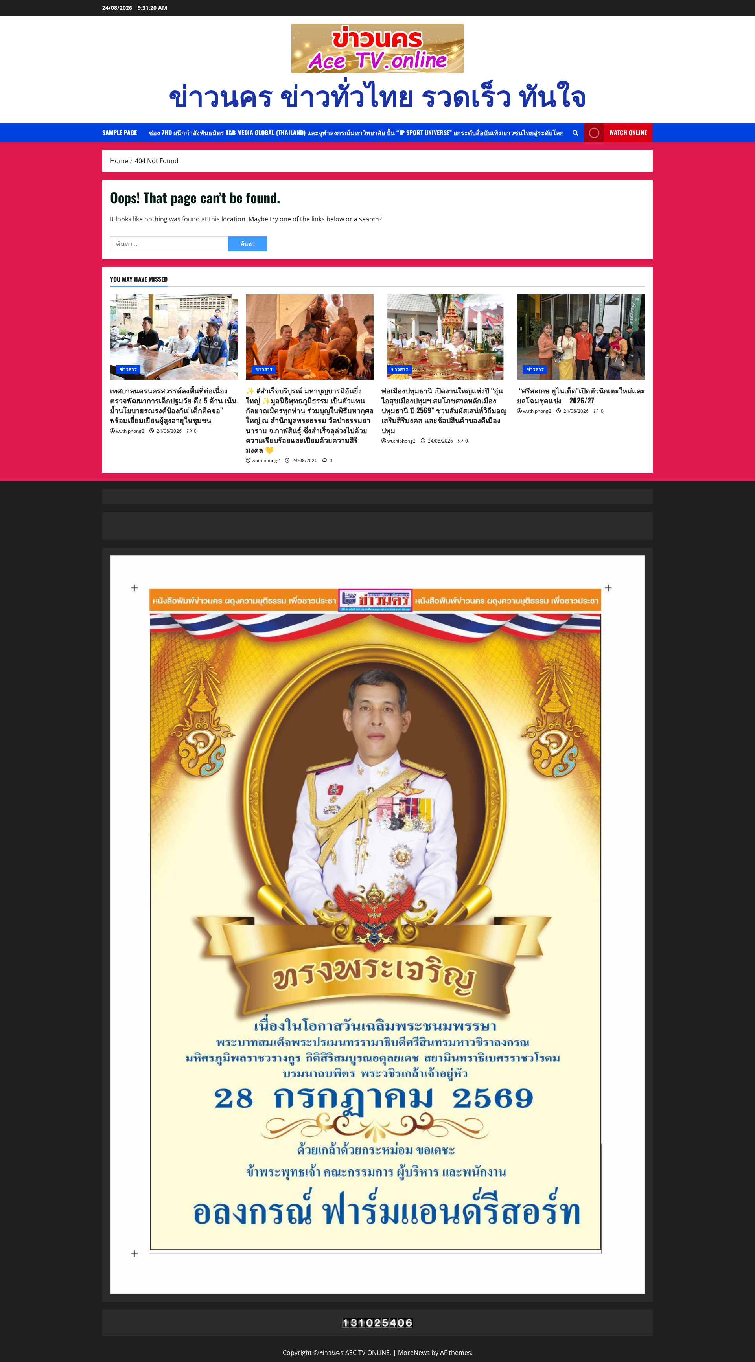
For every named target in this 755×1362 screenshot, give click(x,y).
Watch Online (628, 132)
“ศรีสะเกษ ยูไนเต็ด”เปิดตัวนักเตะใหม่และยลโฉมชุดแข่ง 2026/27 (581, 395)
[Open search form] (575, 132)
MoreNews (414, 1352)
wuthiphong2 (130, 431)
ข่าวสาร (128, 369)
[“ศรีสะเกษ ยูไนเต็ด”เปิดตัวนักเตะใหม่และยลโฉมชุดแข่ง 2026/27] (581, 337)
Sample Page (119, 132)
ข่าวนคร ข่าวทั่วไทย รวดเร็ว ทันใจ (378, 94)
